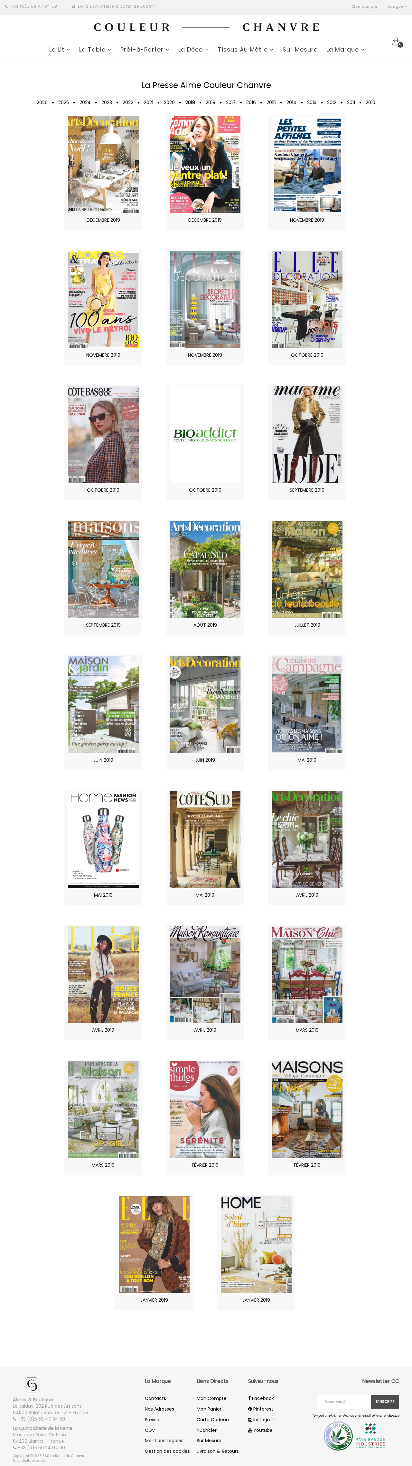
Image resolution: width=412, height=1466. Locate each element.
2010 (370, 102)
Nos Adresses (159, 1409)
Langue (396, 6)
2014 (291, 102)
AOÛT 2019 (205, 625)
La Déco (191, 49)
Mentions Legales (164, 1440)
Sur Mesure (300, 49)
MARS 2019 (307, 1030)
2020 (169, 102)
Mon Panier (209, 1409)
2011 (351, 102)
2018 (210, 102)
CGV (150, 1430)
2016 (251, 102)
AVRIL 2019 (307, 895)
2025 (63, 102)
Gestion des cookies (167, 1451)
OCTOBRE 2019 (307, 355)
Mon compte (365, 6)
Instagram (264, 1419)
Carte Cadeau (213, 1419)
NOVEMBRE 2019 (307, 220)
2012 (331, 102)
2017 (231, 102)
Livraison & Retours (218, 1451)
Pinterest (262, 1409)
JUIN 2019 (103, 760)
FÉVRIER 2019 (205, 1165)
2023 (106, 102)
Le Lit (57, 49)
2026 (42, 102)
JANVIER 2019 (154, 1300)
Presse (152, 1419)
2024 (85, 102)
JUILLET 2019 (307, 625)
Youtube (262, 1430)
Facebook (262, 1398)
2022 (128, 102)
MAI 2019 (307, 760)
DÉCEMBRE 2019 (103, 220)
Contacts (155, 1398)
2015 (271, 102)
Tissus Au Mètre (244, 49)
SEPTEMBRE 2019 (307, 490)
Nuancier (207, 1430)
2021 (148, 102)
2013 (311, 102)
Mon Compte (212, 1398)
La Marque (343, 49)
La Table (93, 49)
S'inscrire (385, 1401)
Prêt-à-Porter (142, 49)
